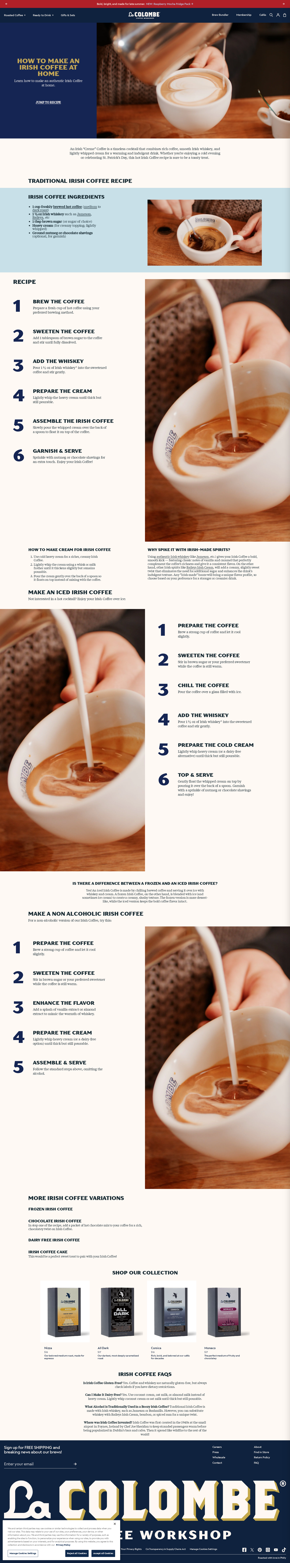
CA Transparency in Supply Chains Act (166, 1549)
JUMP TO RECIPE (48, 102)
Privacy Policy (63, 1545)
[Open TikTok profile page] (284, 1549)
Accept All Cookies (103, 1553)
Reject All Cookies (77, 1553)
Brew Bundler (220, 14)
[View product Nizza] (65, 1311)
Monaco (210, 1348)
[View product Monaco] (225, 1311)
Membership (243, 14)
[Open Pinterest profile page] (260, 1550)
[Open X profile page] (252, 1550)
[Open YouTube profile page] (276, 1550)
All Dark (103, 1348)
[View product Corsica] (171, 1311)
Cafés (262, 14)
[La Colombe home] (145, 15)
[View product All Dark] (118, 1311)
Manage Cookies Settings (203, 1549)
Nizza (48, 1348)
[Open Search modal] (271, 15)
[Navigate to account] (278, 15)
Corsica (156, 1348)
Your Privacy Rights (131, 1549)
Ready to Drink (42, 15)
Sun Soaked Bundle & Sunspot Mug (163, 4)
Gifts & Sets (68, 15)
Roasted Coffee (13, 15)
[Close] (114, 1524)
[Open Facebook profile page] (244, 1549)
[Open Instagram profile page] (268, 1549)
